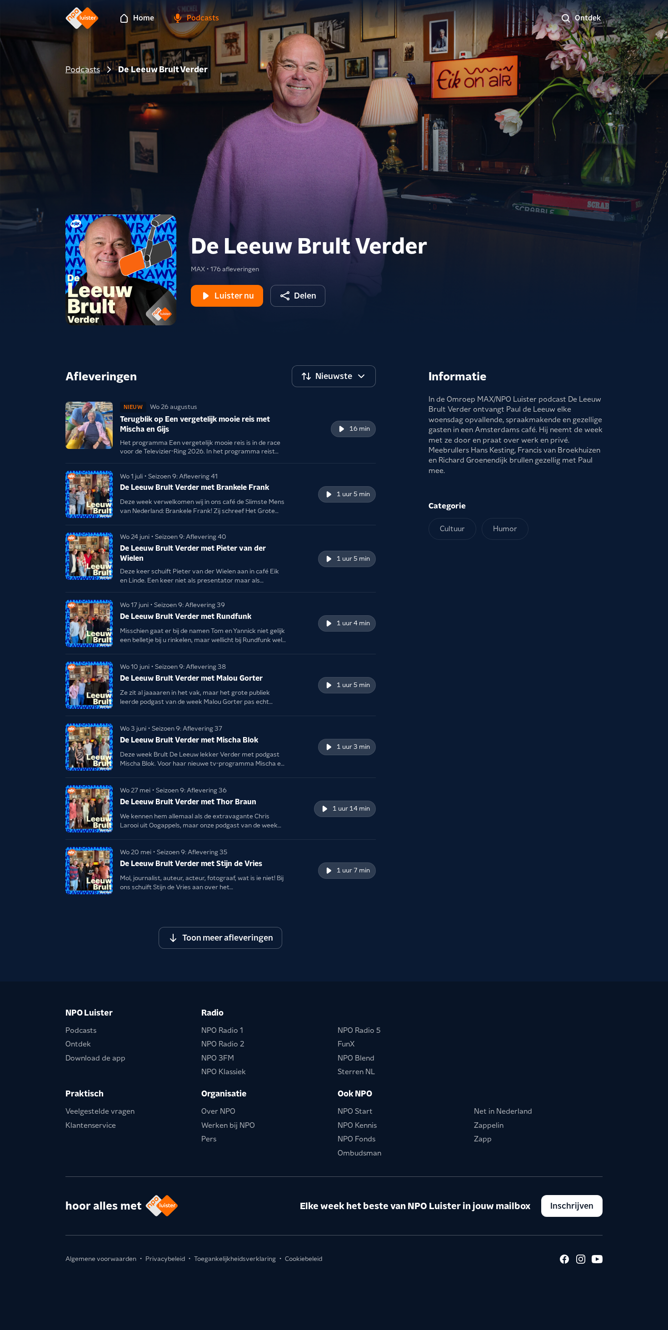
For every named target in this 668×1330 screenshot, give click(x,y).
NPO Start (355, 1111)
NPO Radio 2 (222, 1044)
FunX (346, 1044)
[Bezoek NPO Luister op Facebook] (564, 1259)
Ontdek (78, 1044)
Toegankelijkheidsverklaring (235, 1259)
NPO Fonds (356, 1139)
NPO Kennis (357, 1125)
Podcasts (82, 69)
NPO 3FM (217, 1058)
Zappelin (488, 1125)
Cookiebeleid (303, 1259)
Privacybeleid (165, 1259)
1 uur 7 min (353, 870)
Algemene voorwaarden (100, 1259)
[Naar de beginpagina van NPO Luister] (82, 18)
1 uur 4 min (353, 623)
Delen (305, 295)
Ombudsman (359, 1153)
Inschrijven (571, 1205)
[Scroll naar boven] (646, 1317)
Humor (505, 528)
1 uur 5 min (353, 494)
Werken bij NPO (228, 1125)
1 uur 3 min (353, 746)
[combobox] (334, 376)
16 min (359, 428)
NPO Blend (356, 1058)
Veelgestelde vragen (100, 1111)
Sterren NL (356, 1071)
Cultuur (452, 528)
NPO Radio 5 (359, 1030)
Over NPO (218, 1111)
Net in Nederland (503, 1111)
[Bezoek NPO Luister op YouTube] (597, 1259)
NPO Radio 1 (222, 1030)
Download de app (95, 1058)
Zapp (483, 1139)
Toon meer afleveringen (227, 937)
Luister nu (234, 295)
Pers (208, 1139)
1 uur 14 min (351, 808)
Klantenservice (90, 1125)
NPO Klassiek (223, 1071)
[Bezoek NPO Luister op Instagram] (580, 1259)
